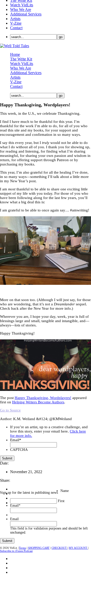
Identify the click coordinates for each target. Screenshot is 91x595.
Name (64, 491)
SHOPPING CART (39, 547)
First (61, 501)
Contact (16, 28)
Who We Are (20, 9)
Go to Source (10, 410)
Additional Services (25, 14)
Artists (15, 18)
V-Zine (15, 23)
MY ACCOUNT (78, 547)
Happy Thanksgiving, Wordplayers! (43, 398)
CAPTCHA (19, 450)
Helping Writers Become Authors (38, 402)
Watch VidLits (21, 5)
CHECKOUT (59, 547)
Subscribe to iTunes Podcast (16, 550)
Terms (22, 547)
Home (15, 54)
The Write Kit (21, 59)
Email (15, 440)
